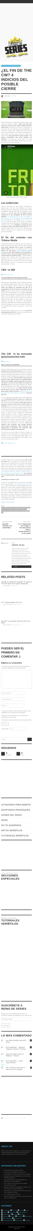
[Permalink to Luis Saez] (26, 1220)
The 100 (4, 510)
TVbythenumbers (10, 502)
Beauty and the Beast (12, 507)
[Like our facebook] (18, 754)
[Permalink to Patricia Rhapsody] (6, 1218)
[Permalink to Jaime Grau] (14, 1210)
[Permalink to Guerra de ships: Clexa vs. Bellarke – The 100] (3, 1055)
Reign (25, 509)
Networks (20, 509)
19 (30, 1054)
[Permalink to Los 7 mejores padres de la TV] (10, 607)
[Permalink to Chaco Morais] (12, 1212)
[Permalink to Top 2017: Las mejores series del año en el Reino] (6, 627)
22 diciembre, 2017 (17, 624)
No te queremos (11, 825)
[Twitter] (26, 1)
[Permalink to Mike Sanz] (21, 1214)
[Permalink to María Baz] (12, 1216)
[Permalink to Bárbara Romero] (6, 1214)
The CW (8, 510)
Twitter (15, 566)
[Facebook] (14, 1)
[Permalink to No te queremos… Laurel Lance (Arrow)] (3, 1064)
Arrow (3, 507)
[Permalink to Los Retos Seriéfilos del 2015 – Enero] (3, 1041)
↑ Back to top (16, 1228)
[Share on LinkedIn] (28, 97)
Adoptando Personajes (15, 810)
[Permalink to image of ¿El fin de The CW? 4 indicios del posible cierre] (16, 109)
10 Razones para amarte (16, 804)
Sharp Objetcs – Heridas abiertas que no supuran (17, 1174)
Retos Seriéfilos (11, 830)
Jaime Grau (7, 96)
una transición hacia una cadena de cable (13, 471)
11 (30, 1061)
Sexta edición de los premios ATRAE (13, 1170)
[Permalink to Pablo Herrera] (16, 1218)
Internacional (14, 65)
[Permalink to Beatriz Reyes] (27, 1216)
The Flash (14, 510)
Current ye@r (5, 728)
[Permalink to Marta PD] (15, 1214)
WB (2, 512)
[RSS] (23, 1)
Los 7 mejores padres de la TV (11, 602)
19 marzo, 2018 (17, 604)
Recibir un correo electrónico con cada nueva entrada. (17, 720)
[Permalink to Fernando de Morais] (7, 1220)
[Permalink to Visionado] (4, 1212)
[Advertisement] (16, 20)
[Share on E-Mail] (31, 97)
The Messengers (22, 510)
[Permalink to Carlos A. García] (18, 1220)
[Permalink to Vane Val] (21, 1210)
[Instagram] (20, 1)
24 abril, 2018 (14, 585)
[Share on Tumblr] (31, 96)
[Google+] (17, 1)
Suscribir (5, 1025)
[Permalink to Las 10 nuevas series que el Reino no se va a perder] (3, 1068)
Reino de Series (7, 604)
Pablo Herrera (7, 624)
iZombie (21, 507)
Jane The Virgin (6, 509)
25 (30, 1040)
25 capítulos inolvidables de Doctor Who (15, 1172)
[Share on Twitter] (22, 96)
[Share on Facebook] (20, 96)
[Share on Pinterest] (28, 96)
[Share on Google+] (25, 96)
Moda (4, 820)
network (13, 509)
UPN (28, 510)
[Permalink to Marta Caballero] (22, 1212)
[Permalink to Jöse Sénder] (19, 1216)
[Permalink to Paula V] (26, 1210)
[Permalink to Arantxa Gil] (4, 1216)
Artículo (5, 65)
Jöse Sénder (6, 585)
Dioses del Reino (11, 815)
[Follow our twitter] (3, 754)
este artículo (17, 228)
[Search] (3, 1)
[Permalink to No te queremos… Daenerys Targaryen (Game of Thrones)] (3, 1048)
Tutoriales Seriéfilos (15, 835)
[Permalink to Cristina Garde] (5, 1210)
